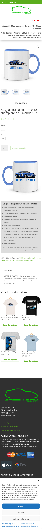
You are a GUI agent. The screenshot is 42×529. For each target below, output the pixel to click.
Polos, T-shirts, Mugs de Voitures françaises (21, 259)
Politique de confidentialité (9, 427)
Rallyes (26, 260)
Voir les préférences (21, 519)
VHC (31, 260)
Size (2, 135)
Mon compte (17, 26)
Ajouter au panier (19, 148)
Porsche (17, 37)
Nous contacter (36, 27)
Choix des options (10, 325)
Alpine (17, 32)
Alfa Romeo (6, 32)
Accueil (6, 26)
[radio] (3, 129)
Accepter (21, 506)
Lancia (12, 35)
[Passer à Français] (33, 20)
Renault (36, 35)
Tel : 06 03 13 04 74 (10, 415)
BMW (24, 32)
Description (8, 270)
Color (3, 125)
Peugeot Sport (24, 35)
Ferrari (31, 32)
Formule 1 (36, 37)
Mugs (26, 258)
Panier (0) (30, 26)
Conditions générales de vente (11, 430)
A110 (21, 258)
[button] (38, 480)
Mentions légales (6, 423)
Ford (39, 32)
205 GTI (26, 37)
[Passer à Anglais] (38, 20)
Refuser (21, 512)
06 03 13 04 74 (8, 2)
